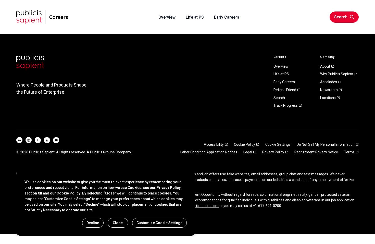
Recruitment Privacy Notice (316, 152)
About (325, 66)
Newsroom (329, 90)
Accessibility (214, 144)
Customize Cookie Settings (159, 223)
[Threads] (47, 140)
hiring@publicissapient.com (196, 206)
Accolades (328, 82)
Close (118, 223)
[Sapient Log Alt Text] (30, 62)
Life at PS (281, 74)
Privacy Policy (273, 152)
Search (279, 98)
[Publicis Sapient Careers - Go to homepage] (42, 17)
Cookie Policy (244, 144)
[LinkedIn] (19, 140)
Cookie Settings (278, 144)
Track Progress (285, 105)
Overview (281, 66)
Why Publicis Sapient (336, 74)
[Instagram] (29, 140)
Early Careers (284, 82)
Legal (247, 152)
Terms (349, 152)
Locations (328, 98)
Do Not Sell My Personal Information (326, 144)
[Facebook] (38, 140)
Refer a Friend (284, 90)
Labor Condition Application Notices (208, 152)
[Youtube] (56, 140)
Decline (92, 223)
